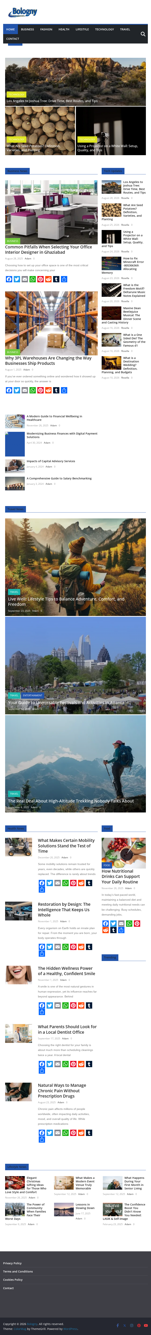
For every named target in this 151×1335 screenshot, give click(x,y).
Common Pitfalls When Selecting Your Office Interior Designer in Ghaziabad (48, 249)
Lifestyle (82, 29)
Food (107, 865)
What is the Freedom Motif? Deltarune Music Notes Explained (134, 290)
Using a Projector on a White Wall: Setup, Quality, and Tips (107, 148)
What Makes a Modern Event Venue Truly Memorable (85, 1183)
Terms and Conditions (18, 1271)
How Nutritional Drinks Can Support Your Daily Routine (121, 876)
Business (27, 29)
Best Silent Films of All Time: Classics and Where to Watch (72, 50)
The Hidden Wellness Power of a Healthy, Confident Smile (66, 970)
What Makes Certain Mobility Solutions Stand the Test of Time (66, 846)
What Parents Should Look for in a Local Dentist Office (67, 1029)
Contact (12, 39)
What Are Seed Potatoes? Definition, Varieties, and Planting (33, 148)
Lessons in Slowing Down (85, 1206)
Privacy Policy (12, 1263)
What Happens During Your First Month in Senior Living (134, 1183)
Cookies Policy (13, 1280)
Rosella (125, 198)
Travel (125, 29)
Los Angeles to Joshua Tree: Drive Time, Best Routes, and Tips (52, 101)
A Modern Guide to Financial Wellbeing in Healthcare (54, 418)
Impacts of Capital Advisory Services (51, 461)
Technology (104, 29)
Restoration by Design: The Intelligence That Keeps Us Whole (64, 909)
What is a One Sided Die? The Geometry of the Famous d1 (134, 340)
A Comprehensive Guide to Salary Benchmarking (59, 478)
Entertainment (32, 695)
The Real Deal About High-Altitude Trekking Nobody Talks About (71, 801)
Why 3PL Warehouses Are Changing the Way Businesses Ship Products (48, 360)
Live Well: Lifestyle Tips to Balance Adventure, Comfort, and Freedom (66, 601)
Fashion (46, 29)
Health (64, 29)
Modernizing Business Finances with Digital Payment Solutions (62, 435)
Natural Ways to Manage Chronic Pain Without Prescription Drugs (62, 1090)
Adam (28, 258)
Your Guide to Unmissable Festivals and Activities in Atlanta (66, 702)
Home (10, 29)
